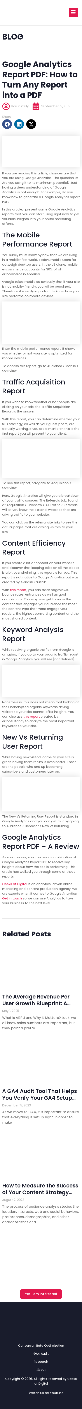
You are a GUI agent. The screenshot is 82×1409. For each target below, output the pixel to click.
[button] (7, 124)
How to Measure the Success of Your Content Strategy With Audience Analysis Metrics (40, 1196)
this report (18, 590)
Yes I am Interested (41, 1294)
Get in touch (12, 898)
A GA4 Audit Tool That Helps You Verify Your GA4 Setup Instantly (39, 1098)
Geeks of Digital (14, 884)
